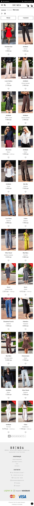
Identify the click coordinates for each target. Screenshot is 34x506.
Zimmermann (25, 356)
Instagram (17, 485)
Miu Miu (25, 184)
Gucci (8, 287)
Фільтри (8, 17)
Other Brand (8, 253)
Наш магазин (6, 1)
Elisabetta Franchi (8, 321)
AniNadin (25, 46)
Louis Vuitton (8, 81)
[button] (2, 5)
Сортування (25, 17)
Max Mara (25, 253)
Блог (17, 463)
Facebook (18, 483)
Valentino (25, 321)
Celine (25, 218)
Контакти (17, 465)
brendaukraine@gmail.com (18, 480)
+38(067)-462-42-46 (18, 475)
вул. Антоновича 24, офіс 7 (18, 472)
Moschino (8, 150)
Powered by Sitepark (17, 504)
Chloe (25, 424)
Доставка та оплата (17, 461)
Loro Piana (9, 218)
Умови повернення (17, 459)
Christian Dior (8, 46)
